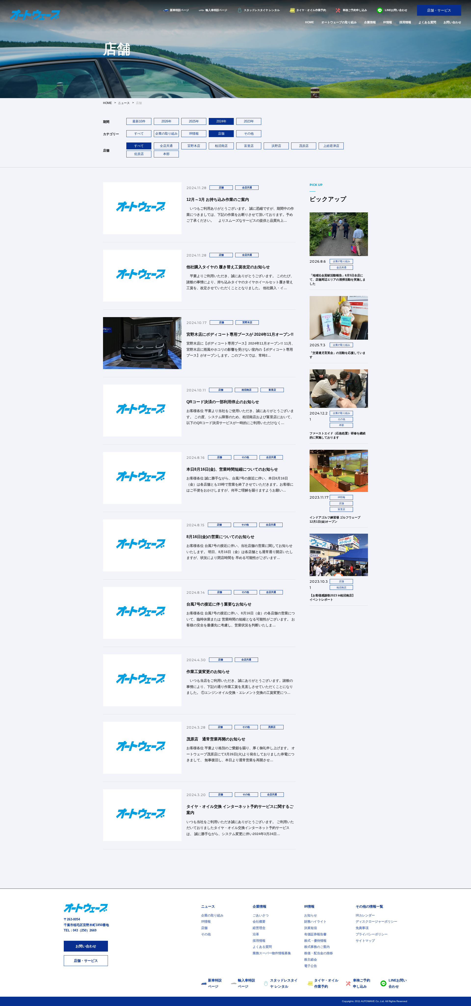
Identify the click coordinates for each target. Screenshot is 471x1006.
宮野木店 (193, 146)
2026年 (166, 121)
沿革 (256, 934)
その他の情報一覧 (369, 906)
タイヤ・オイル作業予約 (311, 10)
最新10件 (138, 121)
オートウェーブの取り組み (339, 22)
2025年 (194, 121)
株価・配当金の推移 (318, 953)
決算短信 (310, 928)
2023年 (249, 121)
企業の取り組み (166, 133)
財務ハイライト (315, 921)
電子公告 (310, 966)
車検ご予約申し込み (355, 10)
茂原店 (304, 146)
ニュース (208, 906)
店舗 (204, 928)
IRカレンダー (365, 915)
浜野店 (276, 146)
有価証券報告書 (315, 934)
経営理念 (259, 928)
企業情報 (370, 22)
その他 (249, 133)
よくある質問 (427, 22)
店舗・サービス (439, 10)
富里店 (249, 146)
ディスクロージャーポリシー (376, 921)
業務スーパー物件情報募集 (272, 953)
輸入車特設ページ (216, 10)
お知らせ (310, 915)
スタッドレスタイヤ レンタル (262, 10)
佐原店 (139, 154)
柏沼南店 (221, 146)
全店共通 (166, 146)
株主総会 (310, 959)
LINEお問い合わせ (396, 10)
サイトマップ (365, 940)
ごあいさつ (261, 915)
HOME (309, 22)
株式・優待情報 (315, 940)
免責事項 (362, 928)
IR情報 (387, 22)
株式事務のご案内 (317, 947)
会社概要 (259, 921)
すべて (139, 133)
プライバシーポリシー (372, 934)
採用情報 (405, 22)
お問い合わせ (452, 22)
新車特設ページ (179, 10)
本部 (166, 154)
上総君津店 (331, 146)
